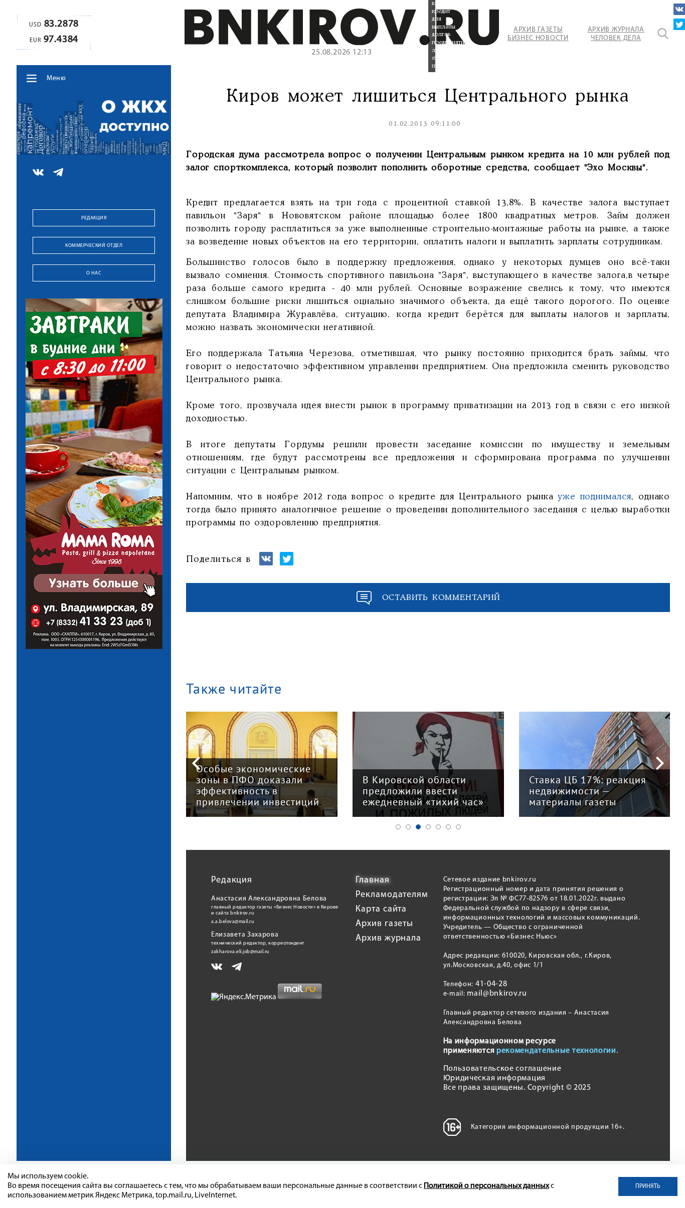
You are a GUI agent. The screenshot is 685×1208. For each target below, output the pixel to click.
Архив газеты (384, 924)
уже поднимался (592, 497)
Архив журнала (388, 938)
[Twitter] (679, 24)
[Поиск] (662, 33)
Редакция (93, 218)
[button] (398, 827)
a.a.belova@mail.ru (232, 922)
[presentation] (196, 763)
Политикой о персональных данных (486, 1186)
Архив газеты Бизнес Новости (538, 34)
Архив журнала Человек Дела (616, 34)
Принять (647, 1186)
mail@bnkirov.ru (497, 994)
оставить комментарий (441, 597)
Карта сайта (381, 909)
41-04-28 (491, 984)
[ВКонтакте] (679, 9)
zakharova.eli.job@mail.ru (240, 952)
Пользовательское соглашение (502, 1069)
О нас (94, 273)
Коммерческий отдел (93, 245)
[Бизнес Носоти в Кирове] (342, 43)
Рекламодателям (392, 894)
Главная (372, 880)
